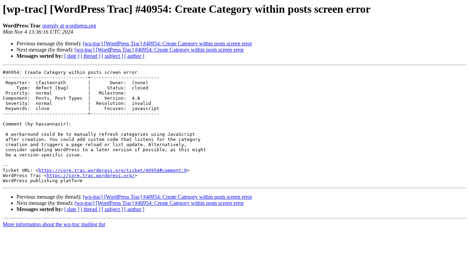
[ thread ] (90, 56)
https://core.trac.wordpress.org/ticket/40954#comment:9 (112, 170)
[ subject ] (112, 56)
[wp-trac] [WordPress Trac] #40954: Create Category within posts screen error (167, 43)
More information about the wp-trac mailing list (54, 224)
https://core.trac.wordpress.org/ (91, 175)
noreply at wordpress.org (69, 26)
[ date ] (71, 56)
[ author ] (134, 56)
